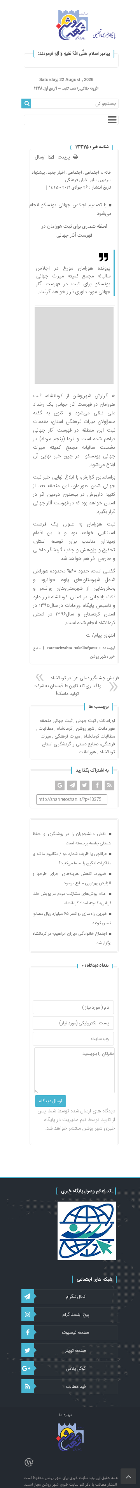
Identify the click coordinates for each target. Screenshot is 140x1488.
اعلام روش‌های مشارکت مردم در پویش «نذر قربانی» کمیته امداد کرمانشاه (71, 899)
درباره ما (65, 1415)
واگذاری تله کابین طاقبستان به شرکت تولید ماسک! (67, 690)
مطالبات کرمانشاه (99, 736)
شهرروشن (82, 396)
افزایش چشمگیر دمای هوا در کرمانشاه (85, 678)
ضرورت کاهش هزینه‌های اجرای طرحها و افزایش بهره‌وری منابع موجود (71, 879)
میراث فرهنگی (67, 736)
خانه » (105, 172)
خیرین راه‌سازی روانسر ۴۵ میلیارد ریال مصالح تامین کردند (71, 918)
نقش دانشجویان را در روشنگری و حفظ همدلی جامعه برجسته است (71, 839)
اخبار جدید (56, 172)
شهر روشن (85, 728)
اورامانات (107, 721)
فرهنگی (71, 180)
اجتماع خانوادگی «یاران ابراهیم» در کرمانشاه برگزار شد (71, 938)
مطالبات (45, 728)
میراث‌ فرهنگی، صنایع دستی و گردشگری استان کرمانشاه (77, 744)
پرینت (65, 157)
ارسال (40, 157)
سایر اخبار (88, 180)
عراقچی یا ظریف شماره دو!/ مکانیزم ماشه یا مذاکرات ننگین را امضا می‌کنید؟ (71, 859)
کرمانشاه (64, 728)
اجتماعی (92, 172)
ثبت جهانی (86, 721)
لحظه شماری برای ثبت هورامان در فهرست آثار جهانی (74, 231)
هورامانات (87, 752)
